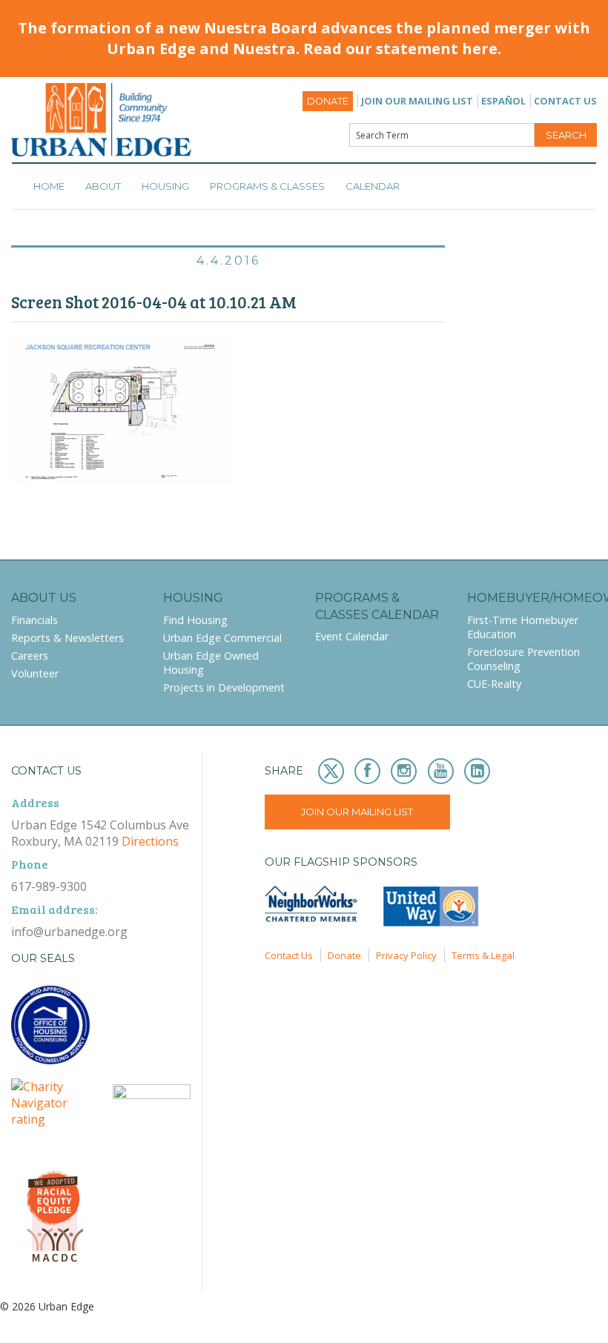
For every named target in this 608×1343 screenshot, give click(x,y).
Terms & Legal (483, 955)
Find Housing (195, 620)
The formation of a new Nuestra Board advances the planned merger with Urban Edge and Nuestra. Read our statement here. (304, 38)
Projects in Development (224, 687)
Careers (29, 656)
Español (503, 100)
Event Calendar (352, 636)
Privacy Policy (406, 955)
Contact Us (565, 100)
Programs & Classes (267, 186)
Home (49, 186)
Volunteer (35, 673)
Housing (165, 186)
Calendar (373, 186)
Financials (34, 620)
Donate (327, 101)
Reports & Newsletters (67, 638)
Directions (150, 841)
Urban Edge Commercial (222, 638)
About (103, 186)
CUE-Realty (494, 684)
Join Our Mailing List (417, 100)
